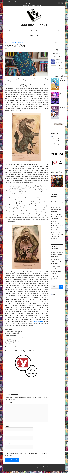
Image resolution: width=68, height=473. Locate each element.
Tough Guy (62, 107)
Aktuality (24, 31)
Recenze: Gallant (42, 386)
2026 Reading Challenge (57, 53)
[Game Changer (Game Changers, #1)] (55, 83)
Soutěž (31, 35)
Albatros (7, 42)
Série (58, 31)
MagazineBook (40, 467)
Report (52, 31)
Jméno (7, 426)
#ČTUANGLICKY (13, 31)
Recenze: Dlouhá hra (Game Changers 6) (57, 254)
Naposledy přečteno (59, 76)
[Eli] (55, 98)
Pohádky (14, 42)
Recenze (44, 31)
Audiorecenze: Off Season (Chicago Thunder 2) (56, 209)
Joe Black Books (34, 24)
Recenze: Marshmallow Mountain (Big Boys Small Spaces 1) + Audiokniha (57, 225)
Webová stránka (10, 443)
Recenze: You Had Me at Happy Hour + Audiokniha (56, 216)
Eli (60, 93)
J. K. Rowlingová (10, 79)
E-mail (7, 435)
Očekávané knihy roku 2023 (14, 386)
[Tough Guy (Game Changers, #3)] (55, 112)
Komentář (8, 403)
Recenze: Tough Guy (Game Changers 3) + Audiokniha (57, 202)
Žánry (37, 35)
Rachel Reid (63, 82)
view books (61, 68)
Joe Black (53, 252)
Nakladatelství (34, 31)
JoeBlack (58, 59)
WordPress (25, 467)
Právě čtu (57, 42)
